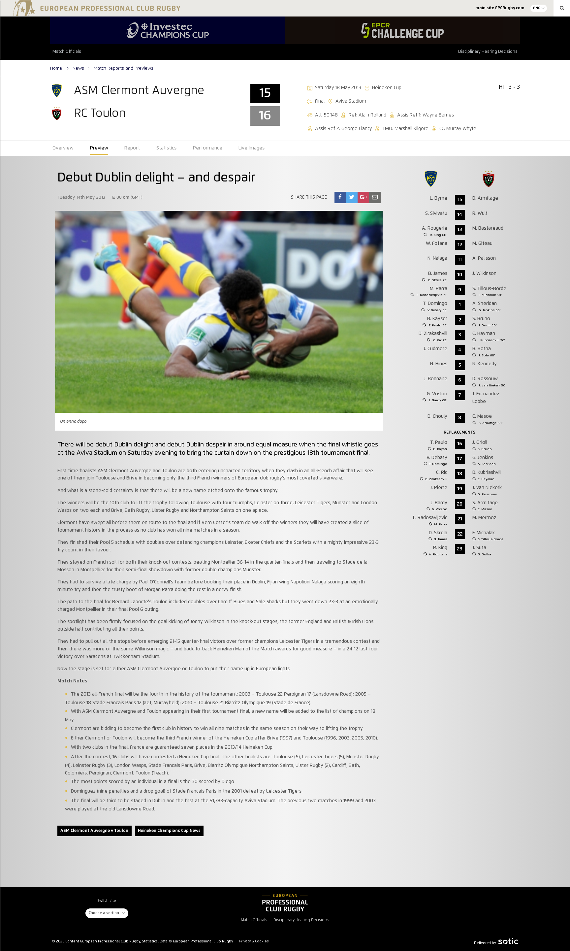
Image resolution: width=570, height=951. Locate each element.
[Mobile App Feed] (285, 902)
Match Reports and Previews (123, 68)
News (78, 68)
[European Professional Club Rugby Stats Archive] (95, 13)
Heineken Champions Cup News (169, 831)
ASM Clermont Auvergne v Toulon (94, 831)
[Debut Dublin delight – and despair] (340, 197)
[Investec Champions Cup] (167, 30)
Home (56, 68)
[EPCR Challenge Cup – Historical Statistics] (402, 30)
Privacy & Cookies (254, 941)
